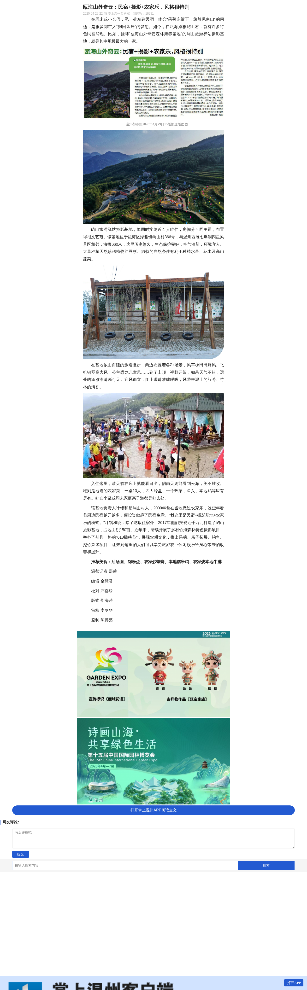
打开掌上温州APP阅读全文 (153, 810)
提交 (20, 854)
